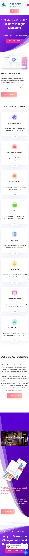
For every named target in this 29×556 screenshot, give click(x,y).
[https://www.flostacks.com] (11, 5)
